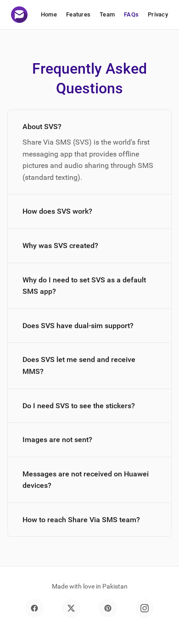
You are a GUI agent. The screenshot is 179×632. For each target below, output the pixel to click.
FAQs (131, 14)
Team (107, 14)
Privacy (158, 14)
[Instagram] (144, 608)
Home (49, 14)
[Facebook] (34, 608)
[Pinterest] (108, 608)
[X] (71, 608)
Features (78, 14)
